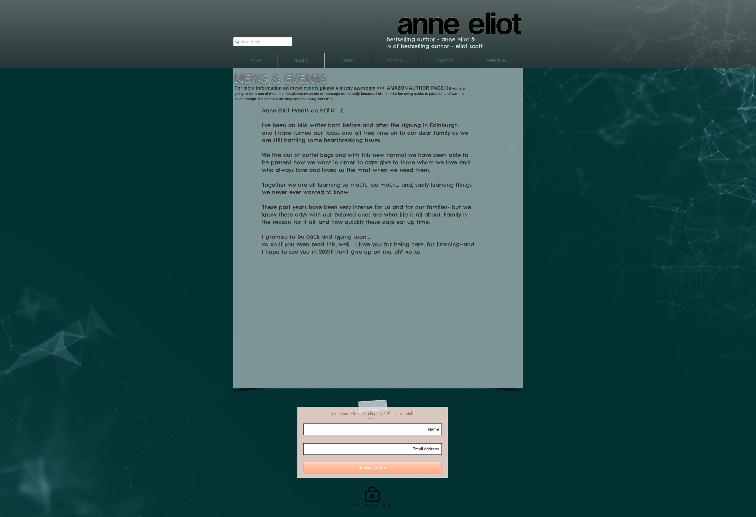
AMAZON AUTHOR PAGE (416, 88)
